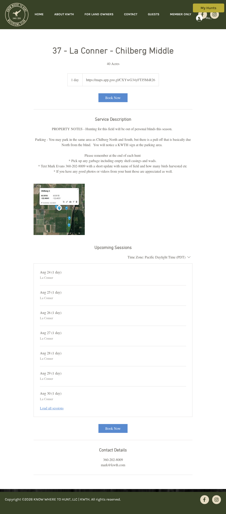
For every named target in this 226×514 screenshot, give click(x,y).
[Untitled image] (59, 209)
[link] (113, 97)
